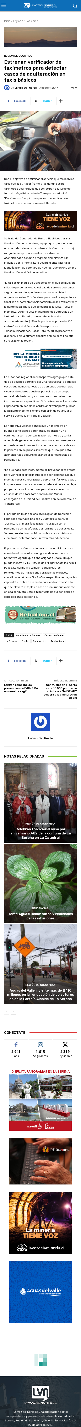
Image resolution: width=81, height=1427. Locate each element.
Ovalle (25, 641)
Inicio (7, 21)
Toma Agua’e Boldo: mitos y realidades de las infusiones (40, 916)
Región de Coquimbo (25, 21)
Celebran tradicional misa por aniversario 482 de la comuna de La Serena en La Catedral (40, 833)
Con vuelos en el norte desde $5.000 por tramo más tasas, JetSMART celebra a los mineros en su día (60, 691)
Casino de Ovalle (54, 635)
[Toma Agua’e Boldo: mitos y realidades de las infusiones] (40, 883)
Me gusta (16, 1042)
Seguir (40, 1042)
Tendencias (40, 908)
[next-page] (13, 1012)
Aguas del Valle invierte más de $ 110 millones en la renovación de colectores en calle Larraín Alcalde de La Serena (40, 994)
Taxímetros (57, 641)
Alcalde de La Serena (28, 635)
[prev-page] (6, 1012)
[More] (60, 101)
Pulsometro (39, 641)
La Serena (11, 641)
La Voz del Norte (26, 87)
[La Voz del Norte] (7, 87)
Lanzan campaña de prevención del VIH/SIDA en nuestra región (21, 688)
